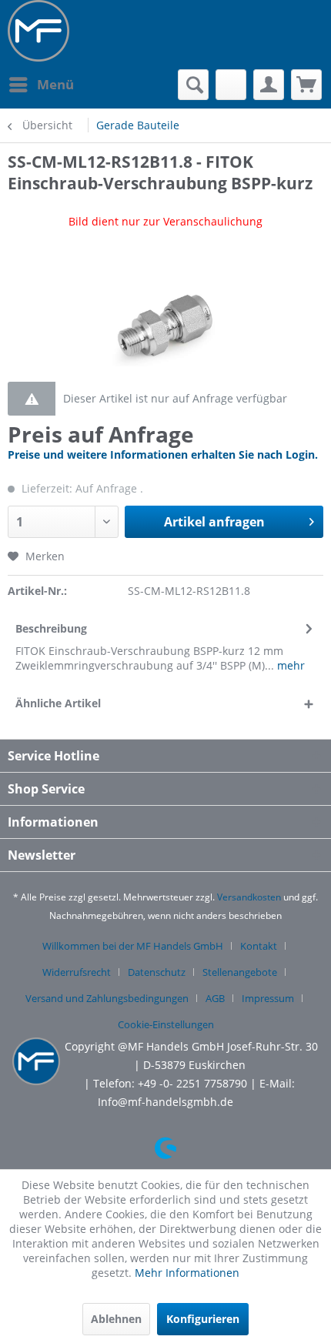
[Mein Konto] (268, 84)
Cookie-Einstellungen (166, 1024)
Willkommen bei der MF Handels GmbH (132, 946)
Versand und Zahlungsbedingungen (107, 998)
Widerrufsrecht (76, 972)
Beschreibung (51, 628)
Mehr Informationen (187, 1272)
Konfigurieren (202, 1318)
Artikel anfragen (214, 521)
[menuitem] (41, 84)
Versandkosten (249, 897)
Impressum (268, 998)
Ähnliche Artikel (58, 703)
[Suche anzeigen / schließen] (193, 84)
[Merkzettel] (231, 84)
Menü (55, 84)
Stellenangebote (239, 972)
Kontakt (258, 946)
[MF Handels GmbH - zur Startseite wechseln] (38, 31)
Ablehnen (116, 1318)
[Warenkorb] (306, 84)
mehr (289, 665)
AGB (215, 998)
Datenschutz (157, 972)
